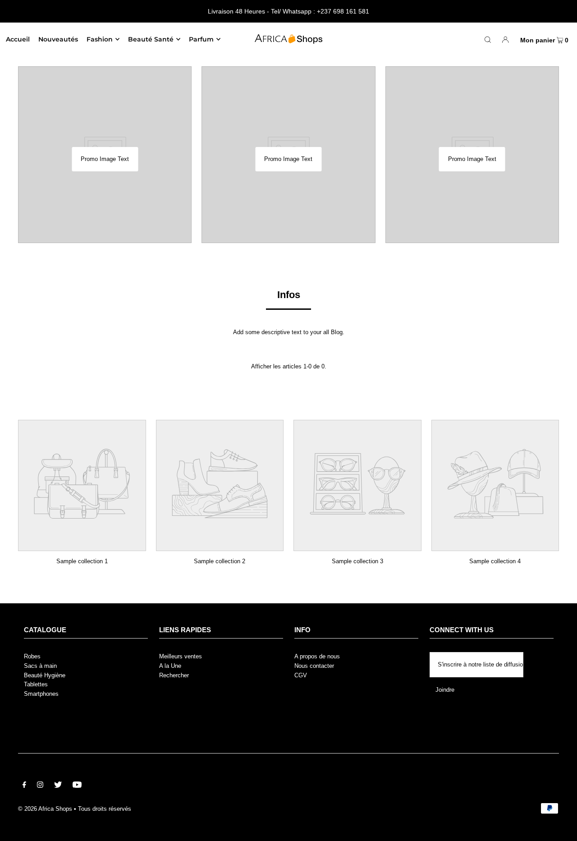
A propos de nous (317, 656)
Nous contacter (314, 665)
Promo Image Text (105, 159)
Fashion (100, 39)
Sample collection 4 (495, 561)
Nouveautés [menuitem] (58, 39)
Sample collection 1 (82, 561)
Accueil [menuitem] (18, 39)
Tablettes (36, 684)
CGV (300, 675)
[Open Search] (488, 39)
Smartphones (41, 693)
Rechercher (174, 675)
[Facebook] (24, 786)
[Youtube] (77, 786)
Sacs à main (40, 665)
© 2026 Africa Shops (45, 808)
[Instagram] (40, 786)
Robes (32, 656)
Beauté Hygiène (44, 675)
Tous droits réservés (104, 808)
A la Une (170, 665)
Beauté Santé (151, 39)
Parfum (201, 39)
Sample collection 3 (357, 561)
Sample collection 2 (219, 561)
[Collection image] (82, 544)
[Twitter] (58, 786)
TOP (561, 827)
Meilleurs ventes (180, 656)
